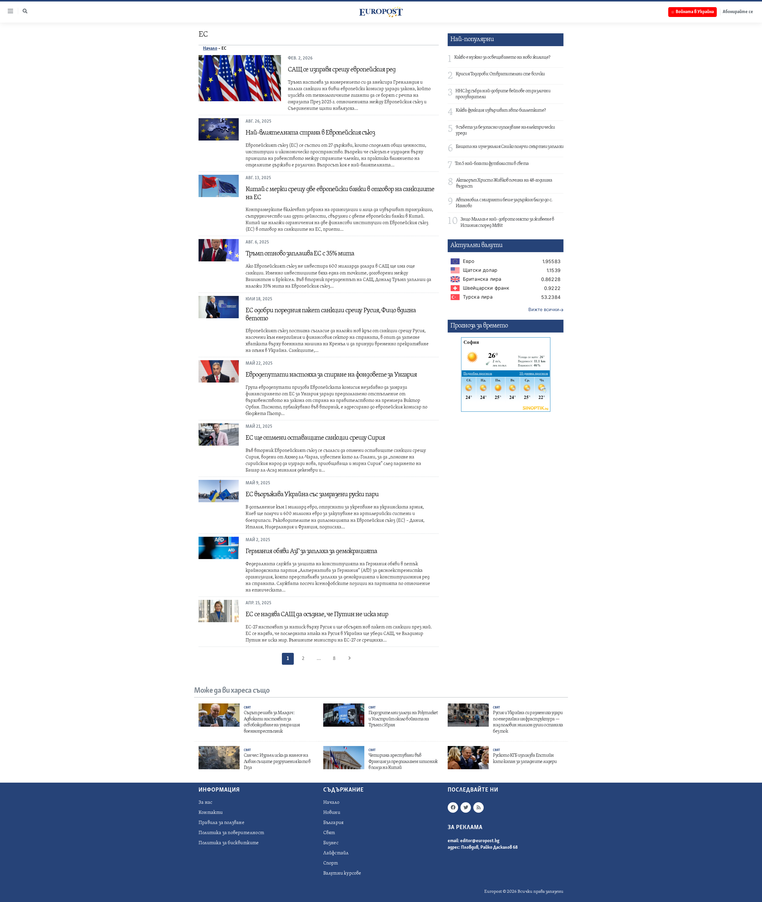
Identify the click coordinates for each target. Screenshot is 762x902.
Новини (331, 812)
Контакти (211, 812)
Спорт (330, 863)
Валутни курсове (342, 873)
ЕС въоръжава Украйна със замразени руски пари (312, 494)
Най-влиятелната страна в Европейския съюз (310, 132)
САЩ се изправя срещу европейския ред (342, 69)
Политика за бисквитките (229, 843)
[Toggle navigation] (8, 11)
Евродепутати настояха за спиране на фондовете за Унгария (331, 375)
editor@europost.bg (479, 841)
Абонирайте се (738, 12)
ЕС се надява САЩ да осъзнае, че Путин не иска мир (317, 614)
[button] (25, 11)
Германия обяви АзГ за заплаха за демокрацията (311, 551)
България (333, 822)
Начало (210, 48)
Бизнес (330, 843)
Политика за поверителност (231, 833)
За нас (205, 802)
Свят (247, 707)
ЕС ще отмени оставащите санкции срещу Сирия (315, 438)
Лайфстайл (336, 853)
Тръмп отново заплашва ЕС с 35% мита (300, 253)
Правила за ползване (221, 822)
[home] (381, 12)
